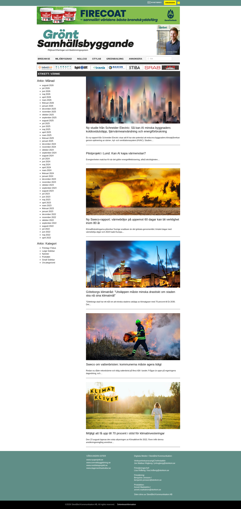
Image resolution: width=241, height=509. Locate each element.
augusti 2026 (48, 85)
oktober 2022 (48, 220)
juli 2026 (46, 88)
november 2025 (49, 112)
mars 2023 (46, 205)
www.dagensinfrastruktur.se (98, 468)
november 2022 (49, 217)
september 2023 (49, 188)
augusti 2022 (48, 226)
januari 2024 (47, 176)
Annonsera (170, 3)
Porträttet (46, 257)
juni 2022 (46, 232)
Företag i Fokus (49, 248)
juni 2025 (46, 126)
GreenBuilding (115, 59)
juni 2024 (46, 161)
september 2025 (49, 118)
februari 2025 (48, 138)
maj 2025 (46, 129)
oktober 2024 (48, 150)
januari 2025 (47, 141)
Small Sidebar (48, 260)
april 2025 (46, 132)
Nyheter (45, 254)
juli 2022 (46, 229)
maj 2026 (46, 94)
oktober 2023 (48, 185)
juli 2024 (46, 159)
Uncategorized (48, 263)
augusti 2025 (48, 121)
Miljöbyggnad (63, 59)
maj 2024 (46, 164)
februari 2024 (48, 173)
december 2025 (49, 109)
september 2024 (49, 153)
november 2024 (49, 147)
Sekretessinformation (126, 504)
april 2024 (46, 167)
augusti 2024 (48, 156)
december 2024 (49, 144)
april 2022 (46, 238)
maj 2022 (46, 235)
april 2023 (46, 203)
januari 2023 (47, 211)
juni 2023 (46, 197)
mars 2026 (46, 100)
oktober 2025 (48, 115)
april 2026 (46, 97)
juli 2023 (46, 194)
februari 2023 (48, 208)
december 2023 (49, 179)
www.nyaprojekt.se (94, 460)
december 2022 (49, 214)
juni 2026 (46, 91)
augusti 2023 (48, 191)
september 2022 (49, 223)
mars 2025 (46, 135)
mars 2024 (46, 170)
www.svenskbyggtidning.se (98, 463)
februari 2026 (48, 103)
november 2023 (49, 182)
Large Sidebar (48, 251)
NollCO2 (82, 59)
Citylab (96, 59)
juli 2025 (46, 123)
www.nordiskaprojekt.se (97, 465)
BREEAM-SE (44, 59)
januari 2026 (47, 106)
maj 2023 (46, 200)
